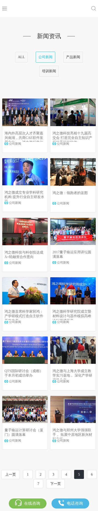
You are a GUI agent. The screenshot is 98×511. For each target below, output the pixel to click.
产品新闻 (73, 57)
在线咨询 (32, 503)
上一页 (10, 474)
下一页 (55, 484)
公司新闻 (45, 57)
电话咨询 (75, 503)
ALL (21, 57)
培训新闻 (49, 71)
